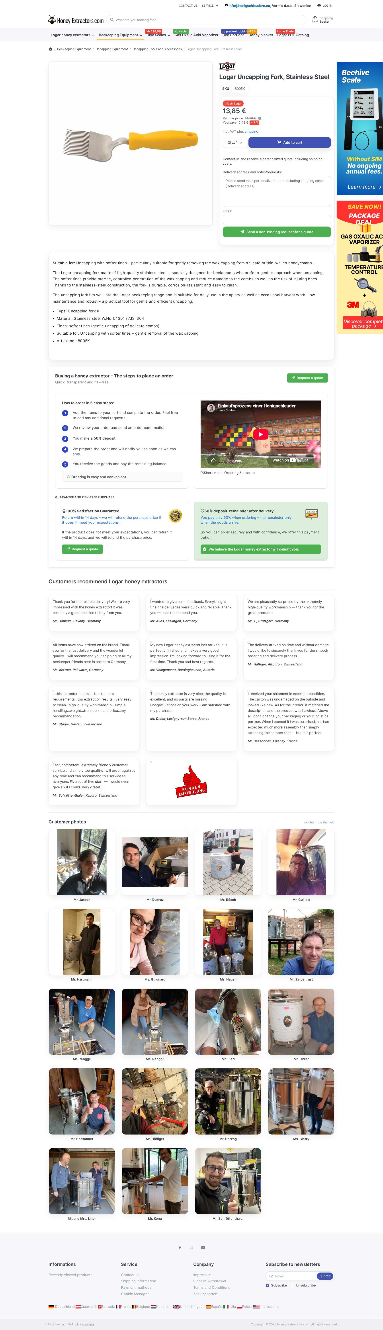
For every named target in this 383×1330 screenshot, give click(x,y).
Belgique (143, 1306)
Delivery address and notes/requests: (252, 172)
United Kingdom (192, 1306)
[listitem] (130, 143)
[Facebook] (180, 1247)
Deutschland (64, 1306)
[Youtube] (203, 1247)
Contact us (188, 5)
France (126, 1306)
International (269, 1306)
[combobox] (206, 19)
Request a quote (310, 378)
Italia (232, 1306)
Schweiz (108, 1306)
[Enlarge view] (130, 143)
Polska (247, 1306)
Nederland (164, 1306)
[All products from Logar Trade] (227, 66)
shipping (251, 131)
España (217, 1306)
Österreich (89, 1306)
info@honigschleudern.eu (249, 6)
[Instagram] (191, 1247)
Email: (227, 211)
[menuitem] (73, 35)
